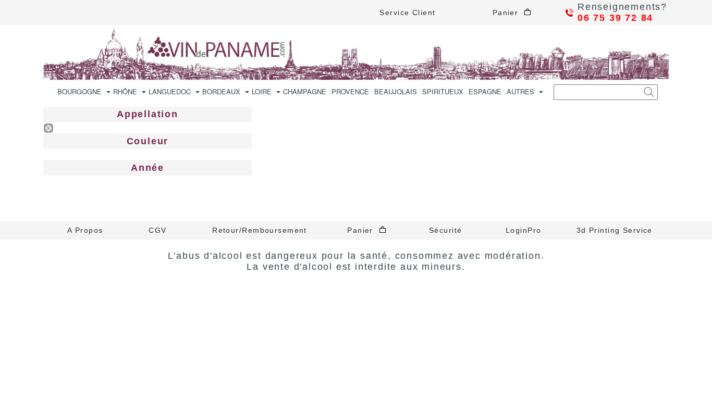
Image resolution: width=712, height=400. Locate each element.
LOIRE (262, 91)
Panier (508, 12)
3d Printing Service (614, 230)
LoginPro (524, 230)
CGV (157, 230)
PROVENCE (350, 91)
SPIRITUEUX (442, 91)
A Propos (85, 230)
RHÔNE (125, 91)
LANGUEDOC (170, 91)
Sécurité (445, 230)
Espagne (485, 91)
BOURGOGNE (79, 91)
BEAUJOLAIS (395, 91)
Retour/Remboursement (259, 230)
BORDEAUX (221, 91)
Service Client (407, 12)
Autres (520, 91)
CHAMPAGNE (304, 91)
